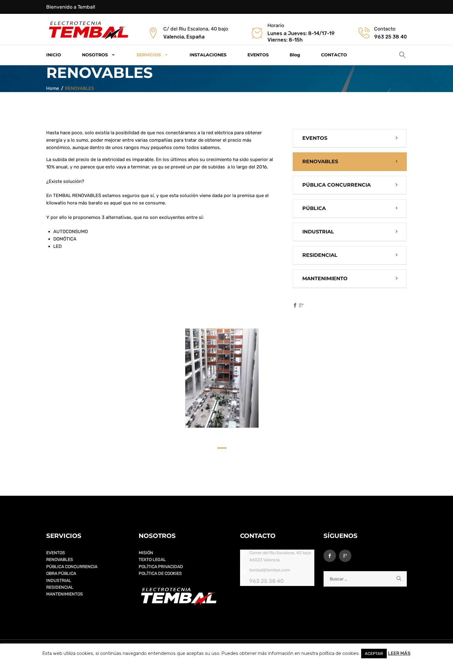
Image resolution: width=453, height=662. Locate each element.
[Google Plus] (301, 306)
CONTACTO (334, 55)
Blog (295, 55)
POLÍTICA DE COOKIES (160, 573)
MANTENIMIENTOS (64, 594)
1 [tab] (221, 449)
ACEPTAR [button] (374, 653)
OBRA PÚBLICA (61, 573)
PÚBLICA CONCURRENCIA (336, 185)
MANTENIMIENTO (325, 278)
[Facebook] (295, 306)
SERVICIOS (149, 55)
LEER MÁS (399, 653)
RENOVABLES (320, 161)
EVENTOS (258, 55)
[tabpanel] (222, 378)
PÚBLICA (314, 208)
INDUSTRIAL (318, 232)
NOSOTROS (95, 55)
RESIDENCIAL (319, 255)
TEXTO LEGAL (152, 559)
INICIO (53, 55)
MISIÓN (146, 552)
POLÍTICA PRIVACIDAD (161, 566)
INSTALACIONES (208, 55)
